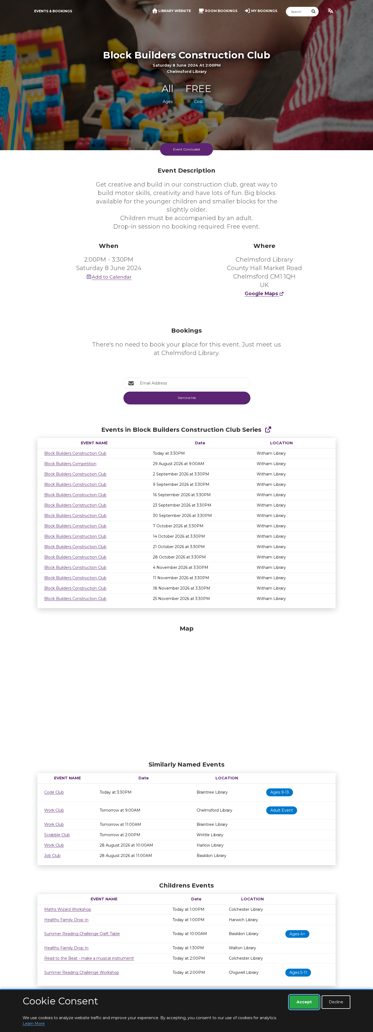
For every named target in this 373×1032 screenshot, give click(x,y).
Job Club (52, 855)
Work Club (54, 810)
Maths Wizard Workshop (67, 909)
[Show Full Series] (268, 429)
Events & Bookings (53, 11)
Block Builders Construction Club (75, 453)
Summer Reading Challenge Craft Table (82, 933)
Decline (336, 1002)
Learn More (34, 1023)
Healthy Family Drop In (66, 919)
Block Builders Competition (70, 463)
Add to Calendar (112, 277)
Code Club (54, 792)
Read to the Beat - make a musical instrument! (89, 958)
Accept (304, 1002)
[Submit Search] (314, 11)
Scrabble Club (57, 834)
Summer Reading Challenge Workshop (81, 972)
